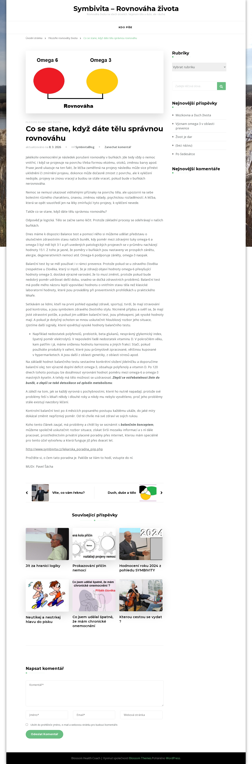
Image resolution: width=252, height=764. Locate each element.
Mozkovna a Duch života (193, 115)
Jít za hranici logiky (43, 566)
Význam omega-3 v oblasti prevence (195, 126)
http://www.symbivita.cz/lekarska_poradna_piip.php (64, 449)
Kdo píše (125, 27)
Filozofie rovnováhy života (43, 122)
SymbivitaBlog (84, 147)
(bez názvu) (184, 145)
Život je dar (184, 137)
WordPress (173, 758)
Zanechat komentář (118, 147)
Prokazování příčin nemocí (89, 568)
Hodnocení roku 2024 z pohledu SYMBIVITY (140, 568)
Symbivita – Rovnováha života (126, 8)
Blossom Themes (140, 758)
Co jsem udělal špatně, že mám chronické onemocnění (93, 621)
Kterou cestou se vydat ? (140, 619)
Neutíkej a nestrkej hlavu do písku (43, 619)
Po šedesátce (185, 154)
